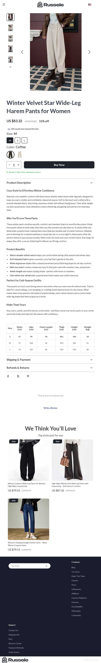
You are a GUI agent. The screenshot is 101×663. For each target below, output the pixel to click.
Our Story (76, 572)
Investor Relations (79, 598)
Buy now (59, 164)
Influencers (76, 589)
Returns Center (15, 643)
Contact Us (13, 630)
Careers (75, 580)
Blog (73, 567)
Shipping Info (14, 635)
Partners (75, 602)
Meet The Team (78, 576)
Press (74, 585)
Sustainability (77, 606)
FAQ (10, 639)
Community (76, 615)
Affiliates (75, 593)
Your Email (15, 566)
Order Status (14, 652)
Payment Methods (16, 648)
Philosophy (76, 611)
